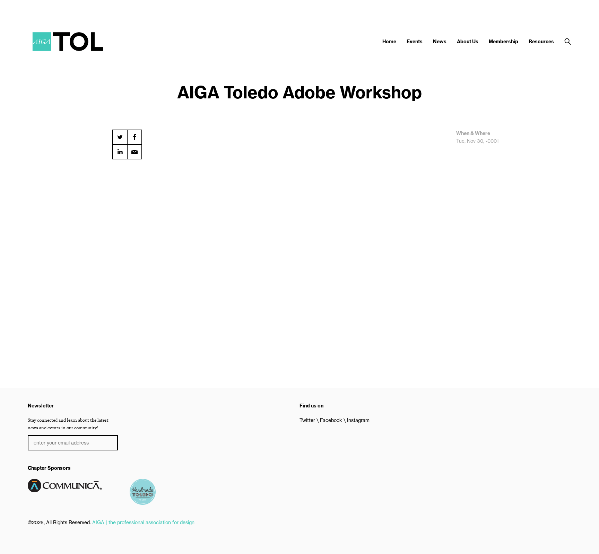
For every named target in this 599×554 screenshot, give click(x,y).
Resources (541, 41)
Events (415, 41)
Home (389, 41)
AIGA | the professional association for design (143, 522)
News (439, 41)
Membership (503, 41)
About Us (467, 41)
